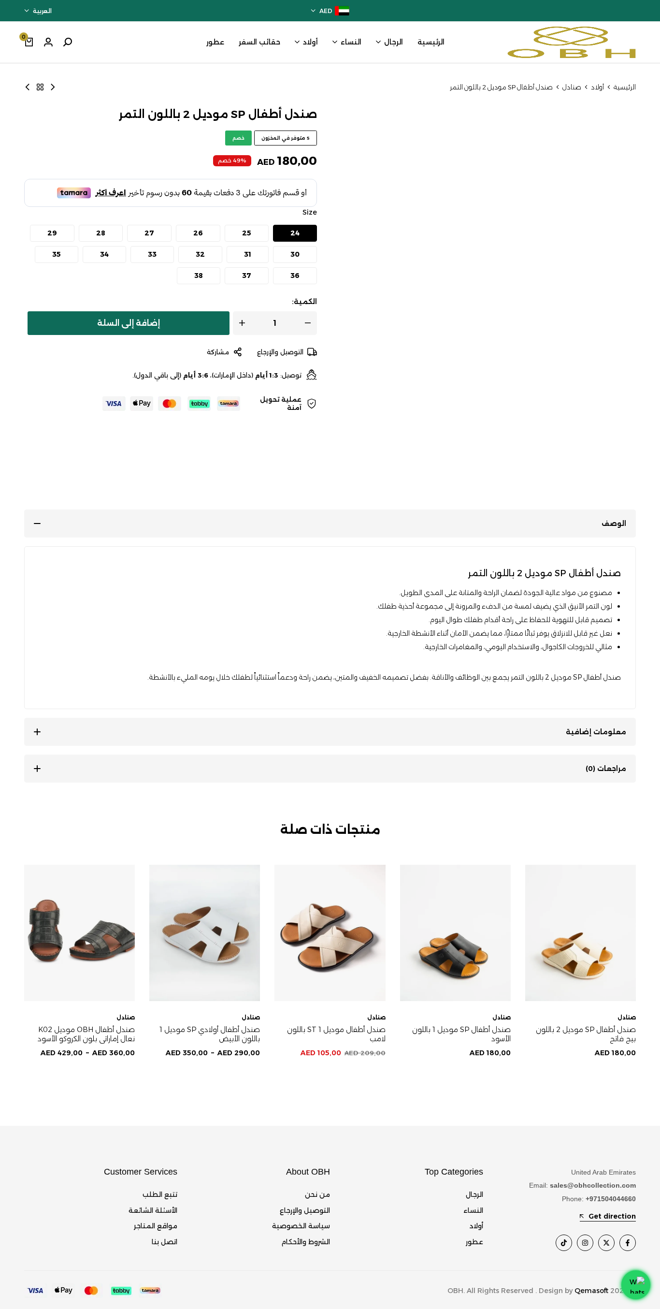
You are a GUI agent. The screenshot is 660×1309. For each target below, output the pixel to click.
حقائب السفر (259, 42)
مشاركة (218, 352)
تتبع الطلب (160, 1194)
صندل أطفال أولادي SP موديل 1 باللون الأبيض (209, 1034)
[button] (295, 233)
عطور (215, 42)
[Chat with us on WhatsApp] (635, 1284)
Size (309, 212)
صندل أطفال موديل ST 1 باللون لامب (336, 1034)
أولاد (310, 42)
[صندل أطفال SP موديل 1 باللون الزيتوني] (52, 87)
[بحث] (67, 42)
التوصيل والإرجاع (280, 352)
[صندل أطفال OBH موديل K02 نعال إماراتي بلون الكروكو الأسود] (79, 933)
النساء (351, 42)
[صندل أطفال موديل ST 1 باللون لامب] (329, 933)
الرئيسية (431, 42)
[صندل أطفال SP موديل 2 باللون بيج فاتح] (27, 87)
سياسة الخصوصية (301, 1226)
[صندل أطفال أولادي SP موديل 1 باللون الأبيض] (204, 933)
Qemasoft (591, 1290)
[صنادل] (40, 87)
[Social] (627, 1243)
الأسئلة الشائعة (153, 1210)
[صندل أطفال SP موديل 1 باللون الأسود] (455, 933)
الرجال (393, 42)
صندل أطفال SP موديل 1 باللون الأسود (461, 1034)
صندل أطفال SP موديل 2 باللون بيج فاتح (586, 1034)
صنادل (571, 87)
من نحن (317, 1194)
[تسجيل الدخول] (48, 42)
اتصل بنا (164, 1241)
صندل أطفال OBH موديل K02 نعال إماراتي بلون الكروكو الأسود (86, 1034)
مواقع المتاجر (155, 1226)
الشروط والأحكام (305, 1241)
